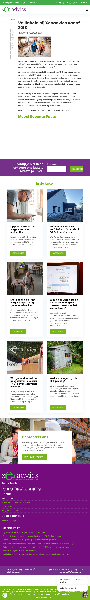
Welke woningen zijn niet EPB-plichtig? (19, 551)
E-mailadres (52, 164)
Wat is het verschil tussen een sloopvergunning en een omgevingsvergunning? (36, 554)
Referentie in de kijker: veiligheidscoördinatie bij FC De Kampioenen (32, 536)
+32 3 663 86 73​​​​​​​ (8, 507)
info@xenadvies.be (10, 511)
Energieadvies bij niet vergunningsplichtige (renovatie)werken (29, 540)
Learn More (41, 598)
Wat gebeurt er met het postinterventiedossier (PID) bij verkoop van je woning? (36, 547)
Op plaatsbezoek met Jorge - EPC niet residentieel (24, 532)
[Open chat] (85, 595)
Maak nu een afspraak (34, 457)
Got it (52, 598)
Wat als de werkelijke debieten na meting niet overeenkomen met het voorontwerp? (38, 543)
